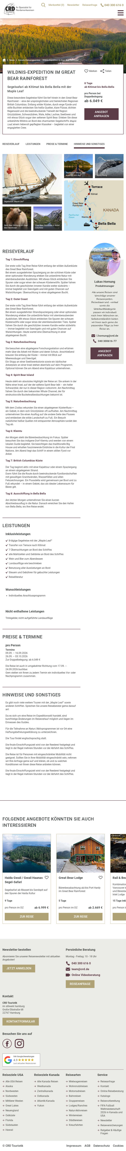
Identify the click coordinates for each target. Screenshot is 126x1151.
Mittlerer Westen (14, 1101)
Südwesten (12, 1096)
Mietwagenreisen (78, 1081)
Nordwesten (12, 1091)
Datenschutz (101, 1145)
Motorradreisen (77, 1091)
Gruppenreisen (77, 1101)
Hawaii (9, 1130)
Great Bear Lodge (71, 878)
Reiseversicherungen (111, 1125)
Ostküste (10, 1115)
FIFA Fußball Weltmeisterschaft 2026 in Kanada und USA (111, 1110)
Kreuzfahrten (76, 1125)
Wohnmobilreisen (78, 1086)
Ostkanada (43, 1096)
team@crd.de (80, 969)
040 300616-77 (107, 341)
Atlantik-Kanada (46, 1101)
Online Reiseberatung (112, 1091)
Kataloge (105, 1096)
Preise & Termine (57, 144)
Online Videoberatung (86, 975)
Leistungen (33, 144)
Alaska (9, 1086)
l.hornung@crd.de (107, 335)
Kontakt (104, 1086)
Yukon (40, 1105)
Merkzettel (56, 5)
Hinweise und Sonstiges (89, 144)
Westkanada (44, 1086)
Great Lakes (12, 1105)
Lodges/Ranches (78, 1105)
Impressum (73, 1145)
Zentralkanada (45, 1091)
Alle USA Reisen (14, 1081)
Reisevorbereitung (110, 1101)
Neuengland (12, 1110)
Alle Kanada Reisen (47, 1081)
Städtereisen (75, 1120)
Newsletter (73, 5)
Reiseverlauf (11, 144)
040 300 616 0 (81, 963)
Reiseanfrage (89, 5)
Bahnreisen (75, 1096)
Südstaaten (12, 1125)
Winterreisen (75, 1115)
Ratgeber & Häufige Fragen (110, 1132)
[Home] (4, 60)
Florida (9, 1120)
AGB (87, 1145)
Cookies (118, 1145)
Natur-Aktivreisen (78, 1110)
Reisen (12, 60)
